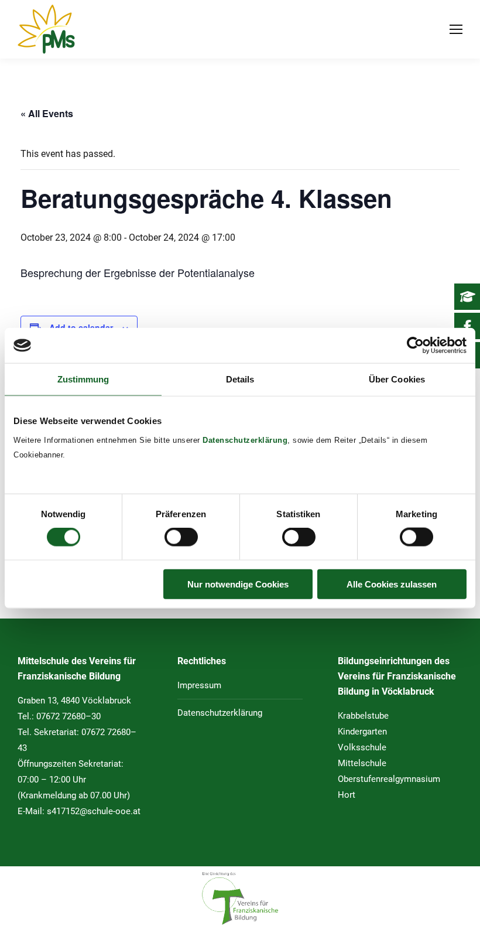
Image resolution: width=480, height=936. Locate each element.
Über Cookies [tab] (397, 379)
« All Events (46, 113)
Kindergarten (362, 731)
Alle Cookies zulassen (392, 584)
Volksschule (362, 747)
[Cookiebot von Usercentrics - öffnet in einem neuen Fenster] (415, 345)
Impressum (199, 685)
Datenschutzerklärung (245, 439)
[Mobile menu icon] (456, 29)
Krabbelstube (363, 715)
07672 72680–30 (68, 716)
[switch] (181, 537)
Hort (346, 795)
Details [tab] (240, 379)
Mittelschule (362, 763)
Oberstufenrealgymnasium (389, 779)
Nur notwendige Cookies (238, 584)
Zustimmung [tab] (83, 379)
